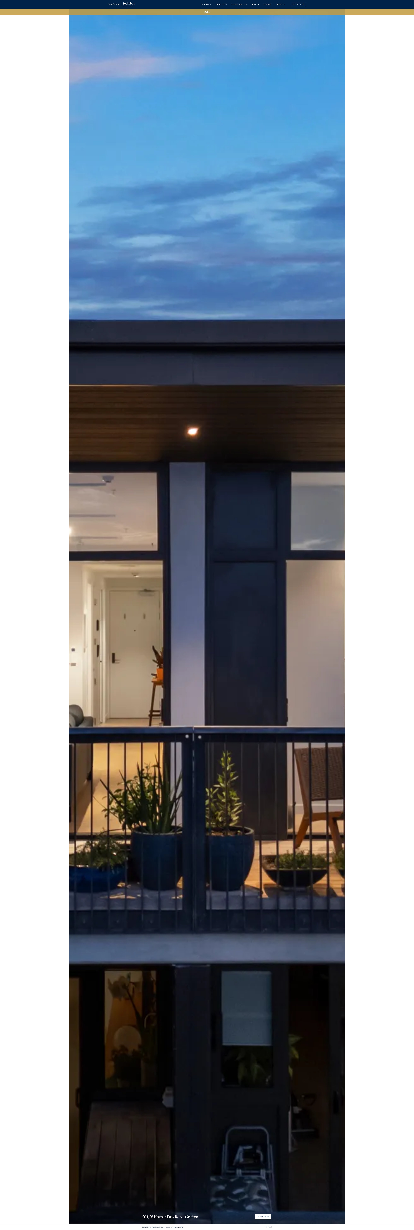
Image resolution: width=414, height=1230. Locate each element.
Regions (267, 4)
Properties (221, 4)
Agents (255, 4)
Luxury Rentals (239, 4)
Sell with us (298, 4)
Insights (280, 4)
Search (207, 4)
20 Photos (264, 1216)
